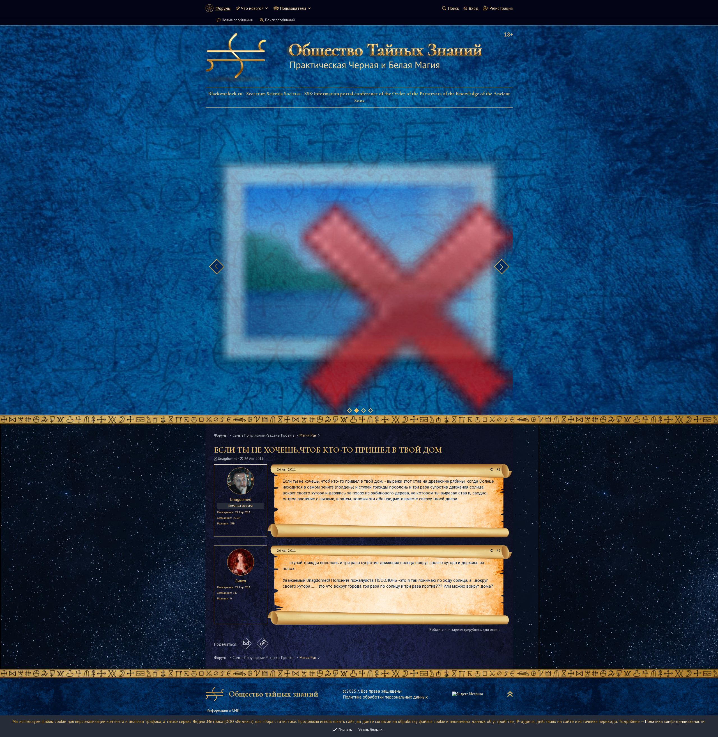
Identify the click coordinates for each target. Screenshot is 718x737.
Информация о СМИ (223, 710)
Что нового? (252, 8)
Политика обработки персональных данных (385, 697)
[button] (266, 8)
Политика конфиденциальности (675, 721)
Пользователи (293, 8)
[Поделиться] (491, 469)
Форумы (223, 8)
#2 (499, 550)
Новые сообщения (237, 20)
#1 (499, 469)
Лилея (240, 580)
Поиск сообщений (280, 20)
